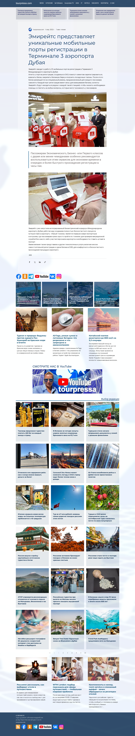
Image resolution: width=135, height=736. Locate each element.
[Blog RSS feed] (18, 727)
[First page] (50, 653)
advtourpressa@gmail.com (35, 717)
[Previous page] (54, 653)
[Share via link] (45, 262)
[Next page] (81, 653)
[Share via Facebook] (29, 262)
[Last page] (85, 653)
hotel (19, 293)
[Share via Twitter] (35, 262)
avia (30, 255)
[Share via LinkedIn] (40, 262)
